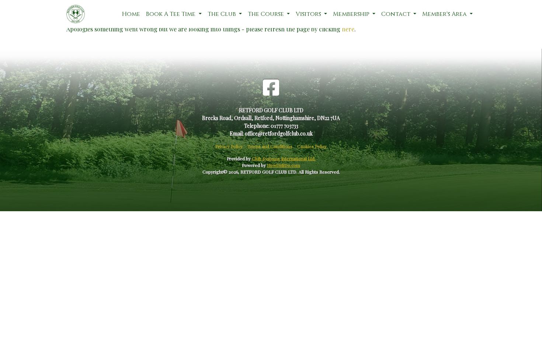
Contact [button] (396, 14)
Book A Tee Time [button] (171, 14)
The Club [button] (222, 14)
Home (131, 14)
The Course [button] (266, 14)
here (348, 29)
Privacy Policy (229, 146)
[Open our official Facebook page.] (271, 87)
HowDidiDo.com (283, 165)
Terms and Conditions (269, 146)
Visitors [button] (309, 14)
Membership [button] (352, 14)
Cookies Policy (312, 146)
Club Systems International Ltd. (284, 158)
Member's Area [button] (445, 14)
